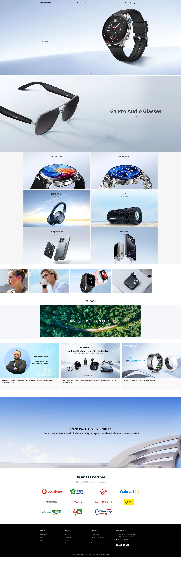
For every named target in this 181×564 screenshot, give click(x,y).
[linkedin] (124, 545)
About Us (87, 3)
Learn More (45, 41)
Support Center (94, 534)
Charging (42, 540)
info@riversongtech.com (124, 539)
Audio (41, 537)
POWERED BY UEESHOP (103, 554)
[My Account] (134, 3)
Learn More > (136, 117)
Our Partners (68, 537)
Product (79, 3)
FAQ (91, 540)
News (66, 540)
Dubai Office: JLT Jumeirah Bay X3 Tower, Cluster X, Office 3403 (127, 535)
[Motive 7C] (49, 281)
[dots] (88, 73)
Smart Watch (43, 534)
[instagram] (120, 545)
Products (43, 531)
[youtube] (127, 545)
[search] (126, 3)
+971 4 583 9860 (122, 542)
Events (67, 543)
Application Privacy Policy (97, 537)
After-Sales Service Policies (97, 543)
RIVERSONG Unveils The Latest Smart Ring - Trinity (140, 380)
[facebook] (117, 545)
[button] (178, 281)
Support (96, 3)
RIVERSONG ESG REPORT (90, 321)
